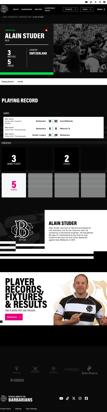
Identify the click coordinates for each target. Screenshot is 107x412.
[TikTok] (91, 2)
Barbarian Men (25, 17)
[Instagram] (100, 2)
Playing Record (8, 82)
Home (5, 17)
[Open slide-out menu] (101, 9)
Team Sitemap (31, 409)
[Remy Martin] (90, 369)
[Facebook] (104, 2)
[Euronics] (72, 370)
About (16, 9)
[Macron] (17, 369)
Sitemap (18, 409)
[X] (95, 2)
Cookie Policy (5, 409)
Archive (38, 9)
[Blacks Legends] (17, 380)
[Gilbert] (35, 370)
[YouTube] (86, 2)
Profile (20, 82)
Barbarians (27, 9)
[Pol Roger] (53, 370)
